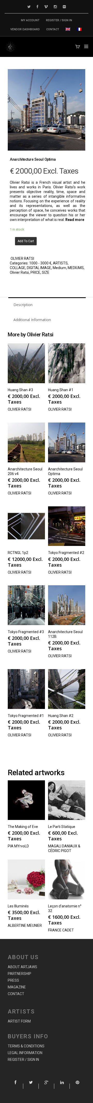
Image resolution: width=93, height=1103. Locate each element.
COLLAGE (17, 268)
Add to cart (26, 241)
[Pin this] (77, 1086)
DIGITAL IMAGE (39, 268)
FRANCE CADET (61, 930)
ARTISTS (60, 263)
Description (23, 304)
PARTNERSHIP (19, 974)
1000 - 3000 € (40, 263)
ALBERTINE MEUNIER (25, 925)
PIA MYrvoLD (18, 846)
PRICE (35, 272)
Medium (59, 268)
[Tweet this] (31, 1086)
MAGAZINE (17, 987)
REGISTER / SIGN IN (59, 20)
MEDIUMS (76, 268)
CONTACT (52, 29)
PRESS (13, 980)
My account (30, 20)
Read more (74, 220)
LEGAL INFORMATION (25, 1053)
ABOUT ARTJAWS (22, 967)
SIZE (45, 272)
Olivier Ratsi (19, 272)
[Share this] (15, 1086)
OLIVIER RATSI (22, 258)
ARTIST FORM (19, 1021)
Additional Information (32, 319)
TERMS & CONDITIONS (26, 1046)
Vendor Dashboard (25, 29)
